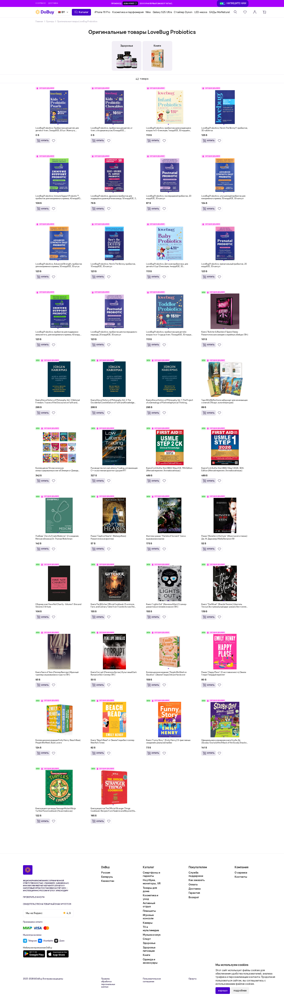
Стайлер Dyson (183, 12)
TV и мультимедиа (151, 928)
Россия (105, 872)
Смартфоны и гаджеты (151, 874)
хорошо (222, 990)
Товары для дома (150, 889)
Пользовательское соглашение (152, 980)
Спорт (147, 939)
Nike (148, 12)
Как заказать (197, 880)
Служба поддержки (196, 874)
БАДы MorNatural (219, 12)
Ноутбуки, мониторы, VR (152, 881)
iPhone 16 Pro (102, 12)
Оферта (192, 979)
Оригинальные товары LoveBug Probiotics (77, 21)
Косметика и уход (150, 896)
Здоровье (149, 943)
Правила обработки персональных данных (108, 983)
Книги (146, 955)
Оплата (193, 884)
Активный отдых (149, 904)
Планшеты (149, 911)
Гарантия (194, 893)
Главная (39, 21)
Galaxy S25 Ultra (162, 12)
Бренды (50, 21)
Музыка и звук (152, 934)
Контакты (241, 877)
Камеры (148, 923)
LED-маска (200, 12)
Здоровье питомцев (149, 949)
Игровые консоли (148, 916)
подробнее (240, 990)
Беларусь (107, 877)
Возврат (194, 897)
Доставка (53, 3)
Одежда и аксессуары (150, 961)
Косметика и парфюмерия (128, 12)
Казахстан (107, 881)
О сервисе (41, 3)
